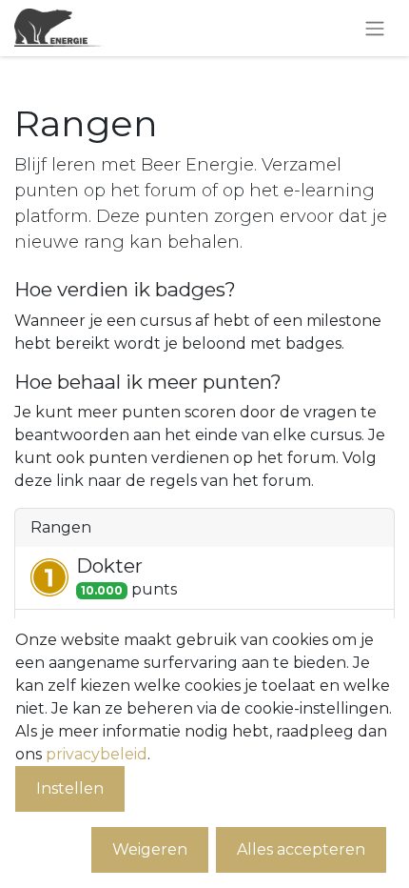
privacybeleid (96, 754)
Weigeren (149, 849)
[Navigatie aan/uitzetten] (375, 28)
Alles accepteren (301, 849)
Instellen (70, 788)
